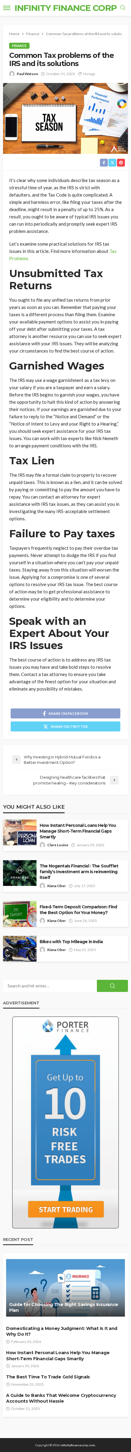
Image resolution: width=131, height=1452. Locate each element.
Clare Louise (57, 845)
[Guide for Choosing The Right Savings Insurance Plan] (65, 1288)
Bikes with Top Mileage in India (71, 941)
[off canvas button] (6, 8)
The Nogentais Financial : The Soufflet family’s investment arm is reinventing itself (79, 872)
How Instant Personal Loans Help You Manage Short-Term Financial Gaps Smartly (78, 831)
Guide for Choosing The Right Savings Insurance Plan (63, 1307)
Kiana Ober (56, 885)
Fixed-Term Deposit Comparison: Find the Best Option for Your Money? (78, 909)
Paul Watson (27, 73)
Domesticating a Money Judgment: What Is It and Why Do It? (61, 1331)
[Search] (123, 8)
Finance (19, 46)
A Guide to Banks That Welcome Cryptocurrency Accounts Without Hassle (61, 1398)
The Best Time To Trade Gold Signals (48, 1377)
